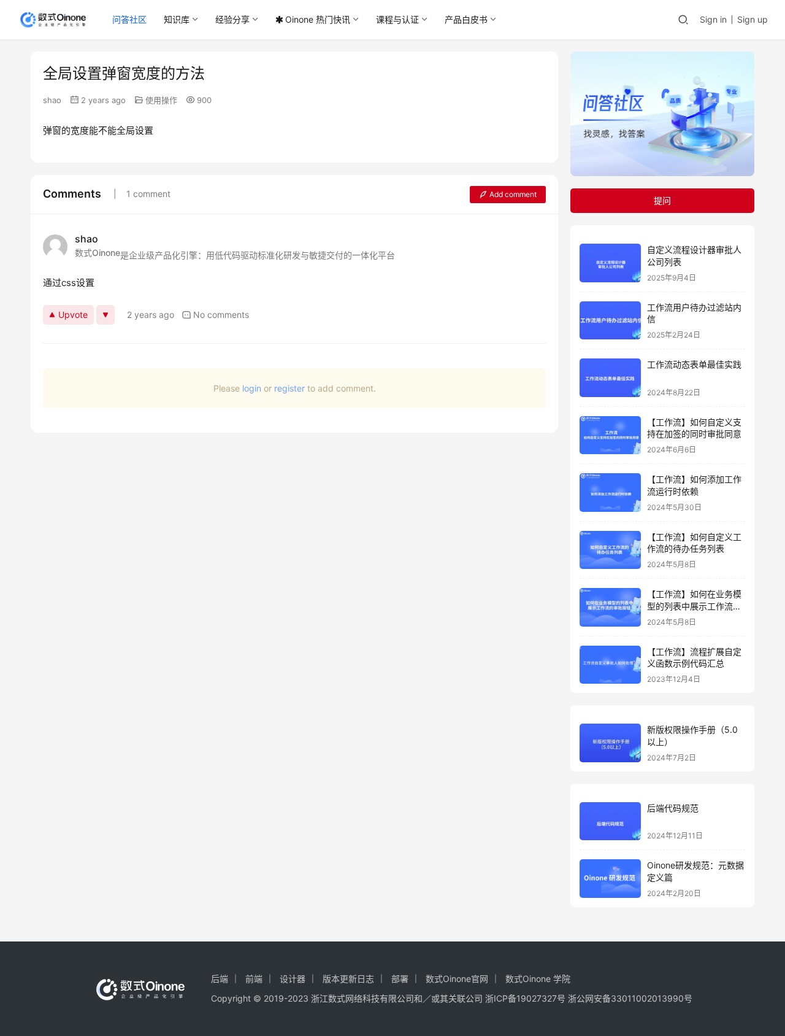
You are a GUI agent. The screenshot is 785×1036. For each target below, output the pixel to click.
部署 (399, 978)
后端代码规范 (673, 808)
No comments (221, 314)
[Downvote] (105, 315)
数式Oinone (97, 252)
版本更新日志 (348, 978)
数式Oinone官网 (457, 978)
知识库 (177, 19)
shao (52, 100)
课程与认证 (397, 19)
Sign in (713, 19)
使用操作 (161, 100)
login (251, 388)
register (289, 388)
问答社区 (129, 19)
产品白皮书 (466, 19)
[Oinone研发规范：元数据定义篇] (610, 878)
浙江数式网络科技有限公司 (362, 998)
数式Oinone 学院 (537, 978)
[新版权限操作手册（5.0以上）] (610, 743)
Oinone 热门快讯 (317, 19)
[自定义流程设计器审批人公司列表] (610, 263)
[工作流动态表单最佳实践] (610, 377)
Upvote (73, 314)
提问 (662, 200)
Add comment (513, 194)
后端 (219, 978)
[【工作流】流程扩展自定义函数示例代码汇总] (610, 665)
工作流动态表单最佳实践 (694, 364)
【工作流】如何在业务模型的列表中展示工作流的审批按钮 (694, 606)
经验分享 (232, 19)
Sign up (752, 19)
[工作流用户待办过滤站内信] (610, 320)
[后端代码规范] (610, 821)
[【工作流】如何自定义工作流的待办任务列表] (610, 550)
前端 (253, 978)
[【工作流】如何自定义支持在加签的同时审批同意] (610, 435)
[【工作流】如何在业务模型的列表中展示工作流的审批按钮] (610, 607)
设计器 (292, 978)
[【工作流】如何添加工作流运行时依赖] (610, 492)
